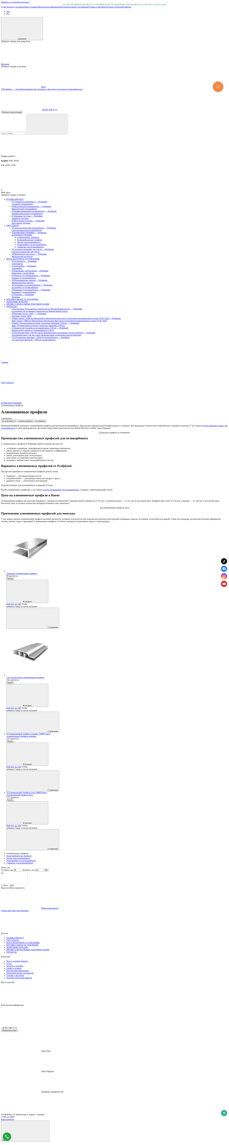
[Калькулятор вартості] (224, 1113)
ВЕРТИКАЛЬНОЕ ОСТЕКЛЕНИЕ (22, 299)
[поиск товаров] (47, 124)
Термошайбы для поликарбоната (32, 244)
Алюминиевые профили (28, 237)
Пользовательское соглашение (74, 7)
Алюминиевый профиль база (19, 795)
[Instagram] (224, 576)
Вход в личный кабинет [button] (17, 961)
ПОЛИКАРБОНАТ (15, 199)
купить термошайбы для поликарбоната (61, 490)
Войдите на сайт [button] (13, 604)
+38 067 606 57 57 (49, 109)
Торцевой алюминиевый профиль (21, 573)
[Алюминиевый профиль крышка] (117, 734)
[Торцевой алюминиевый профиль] (117, 548)
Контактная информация (49, 7)
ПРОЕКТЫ (11, 306)
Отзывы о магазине (97, 7)
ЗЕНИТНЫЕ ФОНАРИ (17, 302)
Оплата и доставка (14, 7)
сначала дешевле (25, 421)
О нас (3, 7)
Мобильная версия (49, 908)
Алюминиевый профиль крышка (21, 736)
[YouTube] (224, 584)
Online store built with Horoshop (15, 910)
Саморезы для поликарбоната (30, 247)
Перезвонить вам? (9, 1030)
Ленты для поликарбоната (29, 242)
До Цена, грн (28, 870)
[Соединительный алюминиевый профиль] (117, 652)
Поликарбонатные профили (29, 240)
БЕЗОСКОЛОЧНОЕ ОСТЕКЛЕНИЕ (23, 259)
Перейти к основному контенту (15, 2)
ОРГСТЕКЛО (12, 225)
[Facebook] (224, 569)
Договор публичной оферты (118, 7)
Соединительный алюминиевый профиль (25, 677)
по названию (40, 421)
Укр (8, 11)
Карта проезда (7, 1119)
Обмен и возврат (30, 7)
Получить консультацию (12, 112)
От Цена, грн (7, 870)
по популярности (9, 421)
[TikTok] (224, 561)
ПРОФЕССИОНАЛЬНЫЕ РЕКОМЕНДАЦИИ (27, 304)
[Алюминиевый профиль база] (117, 792)
